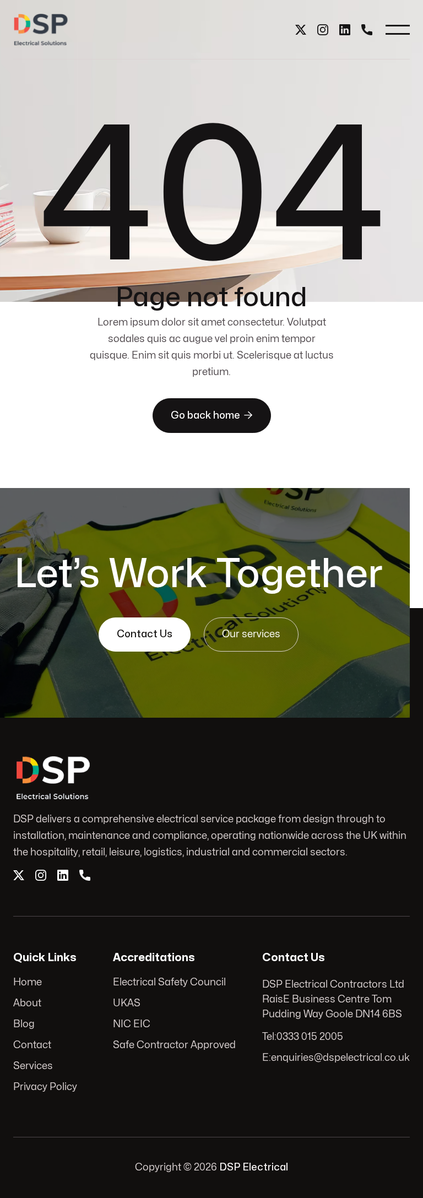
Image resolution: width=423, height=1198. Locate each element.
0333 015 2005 (309, 1037)
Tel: (269, 1037)
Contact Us (144, 634)
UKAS (126, 1003)
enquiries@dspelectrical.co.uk (340, 1058)
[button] (398, 29)
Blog (24, 1024)
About (27, 1003)
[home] (40, 29)
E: (266, 1058)
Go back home (212, 415)
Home (27, 982)
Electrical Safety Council (169, 982)
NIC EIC (131, 1024)
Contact (32, 1045)
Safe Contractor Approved (174, 1045)
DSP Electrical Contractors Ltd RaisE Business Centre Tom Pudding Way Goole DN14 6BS (333, 999)
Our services (251, 634)
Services (33, 1066)
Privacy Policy (45, 1087)
